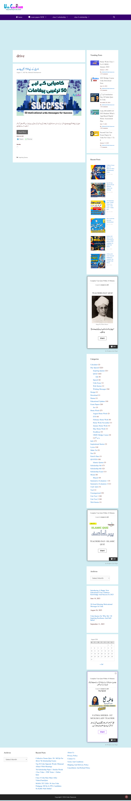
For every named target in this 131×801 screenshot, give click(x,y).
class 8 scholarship (80, 17)
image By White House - (102, 324)
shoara (92, 475)
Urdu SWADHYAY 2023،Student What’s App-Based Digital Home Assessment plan (107, 116)
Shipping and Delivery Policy (78, 765)
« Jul (101, 664)
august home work (100, 413)
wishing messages (99, 389)
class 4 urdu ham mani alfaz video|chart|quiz (110, 220)
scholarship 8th (95, 469)
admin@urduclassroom (108, 72)
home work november (101, 423)
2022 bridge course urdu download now (107, 81)
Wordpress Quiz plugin (112, 351)
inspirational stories (97, 444)
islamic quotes (98, 462)
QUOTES (93, 459)
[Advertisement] (65, 34)
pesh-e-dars (94, 456)
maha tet (93, 450)
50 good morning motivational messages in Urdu (101, 605)
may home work (99, 429)
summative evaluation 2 (99, 484)
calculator (94, 365)
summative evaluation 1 (99, 481)
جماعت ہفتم (97, 438)
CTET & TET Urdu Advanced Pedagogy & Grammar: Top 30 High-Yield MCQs (110, 258)
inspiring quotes (23, 157)
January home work (100, 426)
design (92, 392)
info (91, 441)
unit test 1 (94, 496)
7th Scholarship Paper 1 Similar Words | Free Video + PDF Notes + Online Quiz (110, 205)
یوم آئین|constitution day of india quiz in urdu (106, 97)
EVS (94, 417)
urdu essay (97, 383)
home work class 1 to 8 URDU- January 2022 (107, 64)
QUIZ (95, 374)
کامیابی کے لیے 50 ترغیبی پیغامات (28, 69)
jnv (94, 407)
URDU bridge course (100, 435)
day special (94, 368)
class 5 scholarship (59, 17)
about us (70, 753)
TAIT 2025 (94, 487)
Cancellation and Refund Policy (78, 768)
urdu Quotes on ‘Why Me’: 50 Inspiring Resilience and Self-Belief (101, 618)
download (94, 395)
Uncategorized (95, 493)
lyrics (92, 447)
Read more (22, 132)
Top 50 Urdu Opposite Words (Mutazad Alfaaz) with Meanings (110, 186)
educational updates (97, 401)
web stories (97, 386)
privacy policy (72, 756)
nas (91, 453)
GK (97, 377)
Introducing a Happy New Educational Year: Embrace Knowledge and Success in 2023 (102, 593)
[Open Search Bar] (114, 17)
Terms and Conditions (75, 762)
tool (92, 490)
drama (92, 398)
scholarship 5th (95, 465)
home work (94, 410)
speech (95, 380)
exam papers (95, 404)
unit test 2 (94, 499)
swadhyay (96, 432)
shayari (95, 478)
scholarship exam (96, 472)
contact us (71, 759)
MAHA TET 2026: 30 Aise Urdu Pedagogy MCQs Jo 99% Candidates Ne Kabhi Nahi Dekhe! (110, 241)
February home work (100, 420)
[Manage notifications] (126, 796)
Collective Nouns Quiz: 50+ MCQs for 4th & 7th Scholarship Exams (110, 168)
